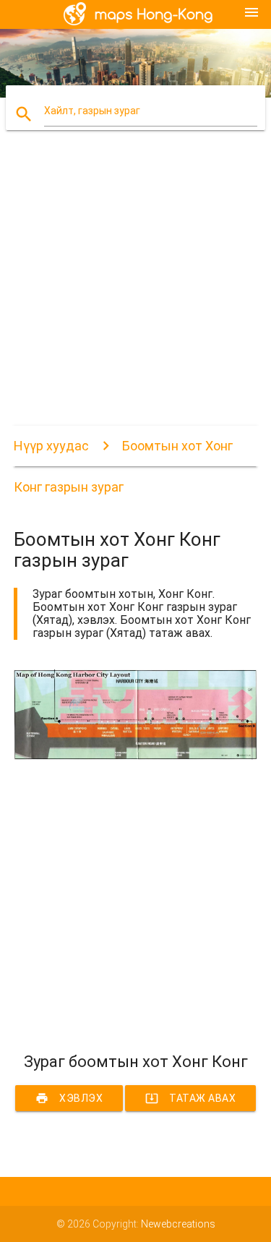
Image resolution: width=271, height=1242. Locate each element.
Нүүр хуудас (51, 445)
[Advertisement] (135, 290)
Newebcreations (178, 1224)
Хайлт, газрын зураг (92, 110)
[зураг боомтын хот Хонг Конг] (136, 756)
